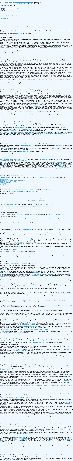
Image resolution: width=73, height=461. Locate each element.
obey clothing (32, 284)
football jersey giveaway (19, 149)
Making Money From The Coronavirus (27, 145)
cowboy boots (19, 456)
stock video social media (48, 274)
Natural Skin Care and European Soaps (8, 181)
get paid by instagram (11, 316)
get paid (39, 274)
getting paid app (37, 272)
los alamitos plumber (49, 437)
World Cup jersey (61, 166)
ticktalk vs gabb (5, 369)
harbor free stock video (24, 240)
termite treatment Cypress (22, 214)
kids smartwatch (68, 356)
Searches (17, 3)
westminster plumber (38, 106)
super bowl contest (6, 148)
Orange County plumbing (8, 159)
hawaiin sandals (59, 133)
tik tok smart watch (27, 386)
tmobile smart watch (23, 439)
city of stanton (6, 160)
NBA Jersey (10, 297)
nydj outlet (15, 292)
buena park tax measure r (23, 180)
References (29, 3)
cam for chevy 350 (28, 229)
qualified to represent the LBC (28, 129)
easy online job (19, 33)
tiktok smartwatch (68, 380)
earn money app (20, 30)
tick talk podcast (47, 310)
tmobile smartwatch (23, 438)
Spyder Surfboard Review (42, 55)
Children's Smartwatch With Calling (20, 295)
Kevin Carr (14, 238)
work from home (17, 251)
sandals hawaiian (5, 177)
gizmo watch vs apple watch (21, 160)
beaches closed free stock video (59, 30)
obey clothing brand (19, 127)
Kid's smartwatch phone (23, 153)
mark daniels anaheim (33, 342)
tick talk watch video (14, 300)
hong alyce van (59, 145)
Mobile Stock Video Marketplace (17, 338)
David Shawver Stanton (23, 3)
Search (38, 2)
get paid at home (37, 259)
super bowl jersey (43, 233)
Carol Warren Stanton (12, 322)
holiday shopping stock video (19, 437)
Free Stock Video (52, 167)
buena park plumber (40, 141)
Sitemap (35, 2)
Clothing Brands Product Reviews (24, 319)
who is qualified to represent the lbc (56, 162)
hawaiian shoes (62, 127)
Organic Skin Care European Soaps (16, 191)
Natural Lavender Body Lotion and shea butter (38, 191)
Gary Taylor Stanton (12, 180)
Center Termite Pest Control (35, 214)
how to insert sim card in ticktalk (53, 305)
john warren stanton (20, 159)
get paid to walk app (4, 18)
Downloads (36, 3)
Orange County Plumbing (19, 132)
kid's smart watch (26, 231)
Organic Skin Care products (12, 187)
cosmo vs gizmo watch (8, 389)
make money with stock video (38, 200)
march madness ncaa (43, 342)
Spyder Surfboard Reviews (51, 87)
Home (39, 3)
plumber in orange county (22, 26)
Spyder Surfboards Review (54, 47)
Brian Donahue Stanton (31, 323)
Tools (33, 3)
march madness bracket (33, 143)
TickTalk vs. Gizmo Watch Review (20, 350)
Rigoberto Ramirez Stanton (34, 339)
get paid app (16, 263)
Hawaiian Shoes (3, 180)
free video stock (21, 243)
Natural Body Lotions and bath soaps (45, 187)
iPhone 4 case (38, 456)
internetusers (3, 184)
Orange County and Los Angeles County (55, 214)
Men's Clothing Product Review (44, 159)
